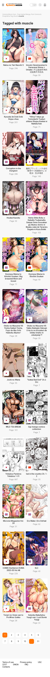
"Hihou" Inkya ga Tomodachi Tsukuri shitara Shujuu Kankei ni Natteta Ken (36, 120)
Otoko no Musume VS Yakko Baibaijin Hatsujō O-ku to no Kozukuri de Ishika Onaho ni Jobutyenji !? (36, 330)
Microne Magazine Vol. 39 (13, 522)
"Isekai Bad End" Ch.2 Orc (36, 381)
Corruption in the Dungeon (13, 169)
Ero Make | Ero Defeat (36, 521)
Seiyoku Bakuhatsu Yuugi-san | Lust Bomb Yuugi (37, 617)
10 (25, 641)
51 (38, 641)
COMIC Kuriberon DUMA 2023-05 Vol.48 (13, 569)
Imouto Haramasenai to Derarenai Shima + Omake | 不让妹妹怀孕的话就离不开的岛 (36, 68)
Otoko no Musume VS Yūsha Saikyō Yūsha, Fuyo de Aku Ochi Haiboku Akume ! (13, 329)
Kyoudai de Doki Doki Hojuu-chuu (13, 118)
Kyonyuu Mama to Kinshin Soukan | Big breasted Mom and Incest (13, 277)
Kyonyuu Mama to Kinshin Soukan (37, 275)
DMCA (15, 664)
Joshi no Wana (13, 380)
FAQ (26, 664)
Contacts (6, 667)
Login (45, 5)
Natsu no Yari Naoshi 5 (13, 65)
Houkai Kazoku (13, 218)
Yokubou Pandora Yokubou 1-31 (13, 475)
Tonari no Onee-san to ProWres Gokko (13, 616)
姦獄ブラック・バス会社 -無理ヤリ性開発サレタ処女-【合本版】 (36, 170)
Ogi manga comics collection (36, 428)
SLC (36, 568)
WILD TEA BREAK (13, 427)
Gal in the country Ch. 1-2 (36, 475)
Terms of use (8, 662)
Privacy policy (26, 662)
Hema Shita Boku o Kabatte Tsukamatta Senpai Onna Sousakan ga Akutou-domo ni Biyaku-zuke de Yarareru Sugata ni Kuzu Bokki (36, 224)
